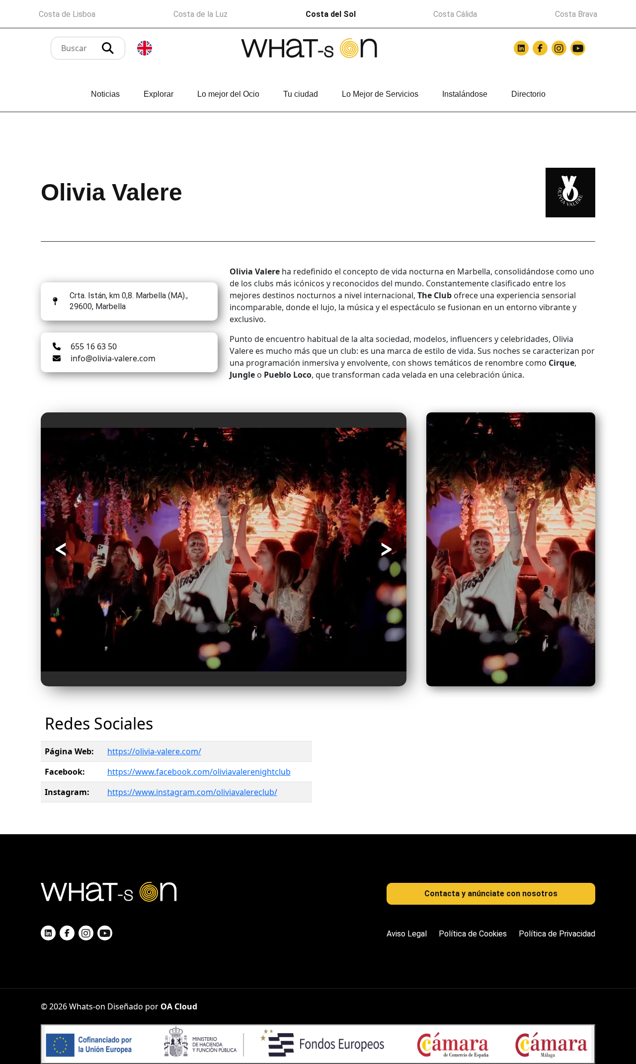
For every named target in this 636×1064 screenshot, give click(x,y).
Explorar (158, 94)
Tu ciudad (300, 94)
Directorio (528, 94)
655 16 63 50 (94, 346)
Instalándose (464, 94)
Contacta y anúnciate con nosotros (490, 893)
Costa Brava (576, 14)
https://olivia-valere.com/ (154, 751)
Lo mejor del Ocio (228, 94)
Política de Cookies (473, 933)
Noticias (105, 94)
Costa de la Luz (200, 14)
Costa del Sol (331, 14)
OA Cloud (178, 1006)
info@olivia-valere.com (113, 358)
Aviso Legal (407, 933)
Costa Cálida (455, 14)
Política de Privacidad (557, 933)
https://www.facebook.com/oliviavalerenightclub (199, 771)
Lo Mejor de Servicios (380, 94)
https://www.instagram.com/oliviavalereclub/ (192, 792)
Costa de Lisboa (67, 14)
